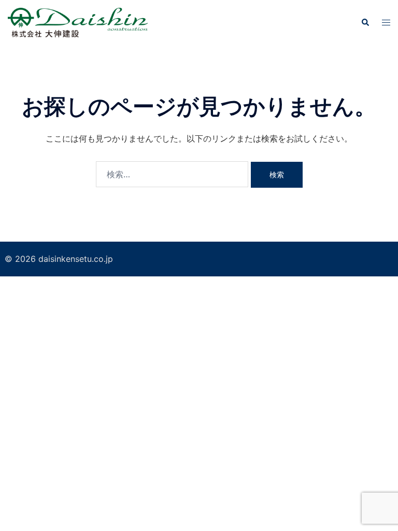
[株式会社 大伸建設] (78, 22)
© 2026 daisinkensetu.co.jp (59, 259)
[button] (365, 22)
